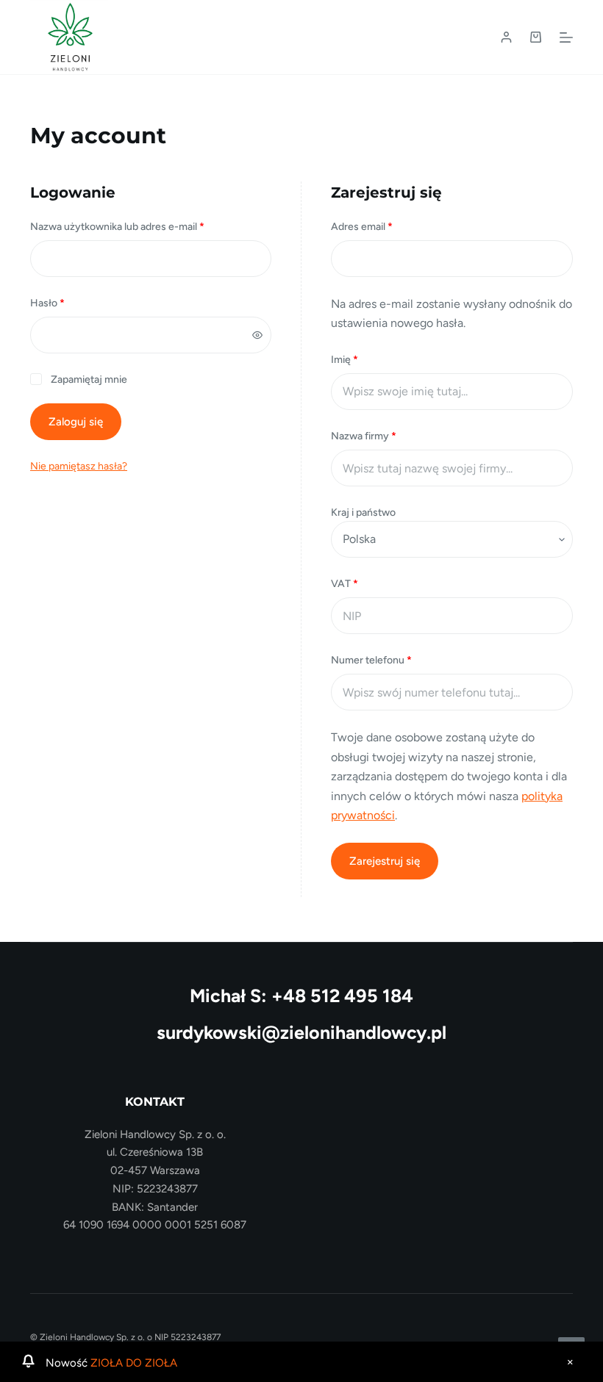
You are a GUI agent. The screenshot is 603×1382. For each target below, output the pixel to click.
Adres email (388, 226)
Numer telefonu (371, 660)
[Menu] (566, 37)
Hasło (73, 302)
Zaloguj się (76, 421)
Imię (344, 359)
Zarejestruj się (384, 861)
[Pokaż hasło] (257, 335)
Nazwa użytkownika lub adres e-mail (143, 226)
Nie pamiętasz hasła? (78, 466)
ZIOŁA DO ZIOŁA (133, 1363)
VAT (344, 583)
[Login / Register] (506, 37)
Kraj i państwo (364, 512)
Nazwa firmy (363, 436)
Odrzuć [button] (570, 1362)
